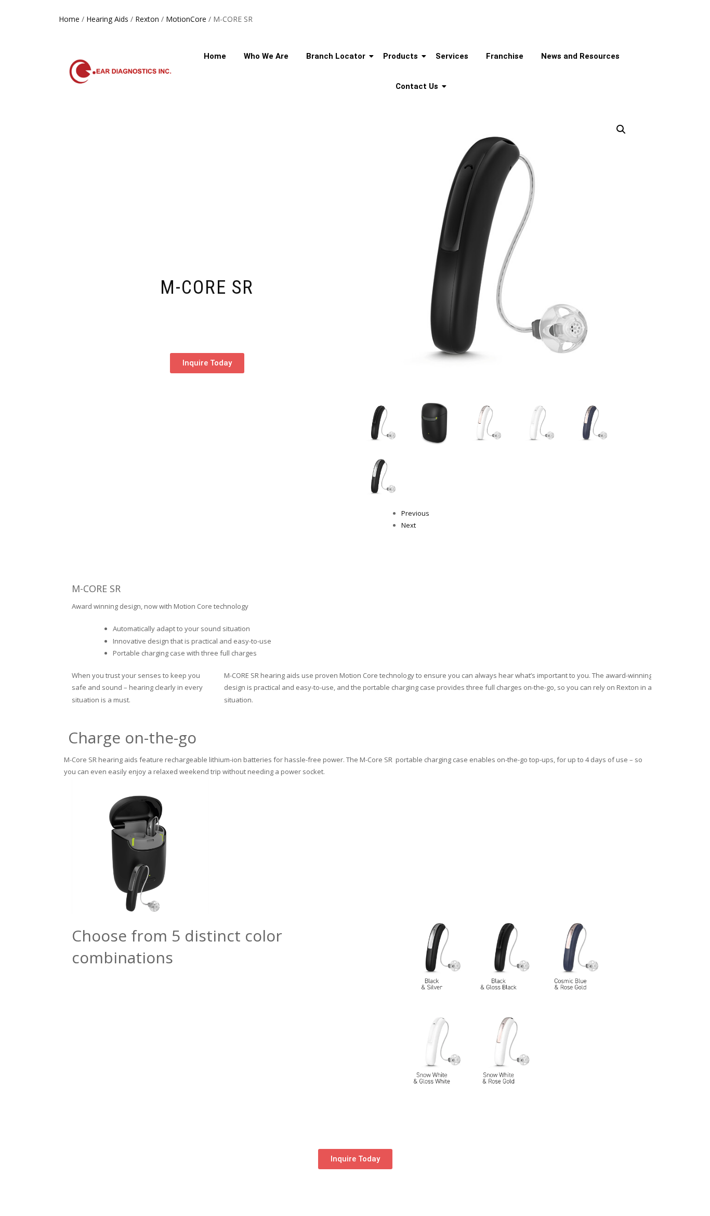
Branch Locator (335, 56)
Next (408, 525)
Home (69, 19)
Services (452, 56)
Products (400, 56)
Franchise (504, 56)
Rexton (147, 19)
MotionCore (186, 19)
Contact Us (417, 86)
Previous (415, 513)
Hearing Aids (107, 19)
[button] (621, 129)
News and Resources (580, 56)
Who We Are (266, 56)
